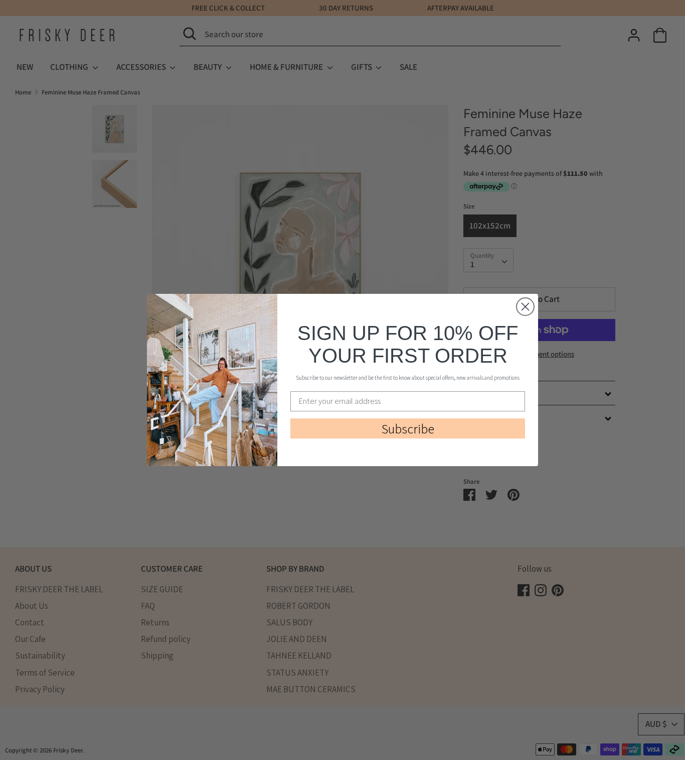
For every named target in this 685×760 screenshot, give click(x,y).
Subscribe (408, 428)
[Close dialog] (525, 306)
